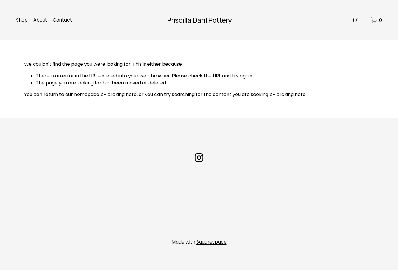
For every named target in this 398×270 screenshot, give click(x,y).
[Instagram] (356, 20)
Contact (62, 20)
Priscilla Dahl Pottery (199, 20)
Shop (22, 20)
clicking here (122, 94)
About (40, 20)
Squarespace (211, 242)
